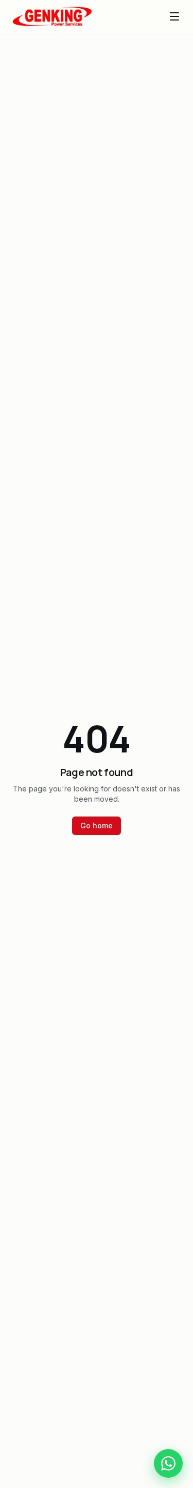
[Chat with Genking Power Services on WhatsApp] (168, 1463)
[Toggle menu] (174, 16)
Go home (96, 825)
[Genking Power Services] (52, 16)
